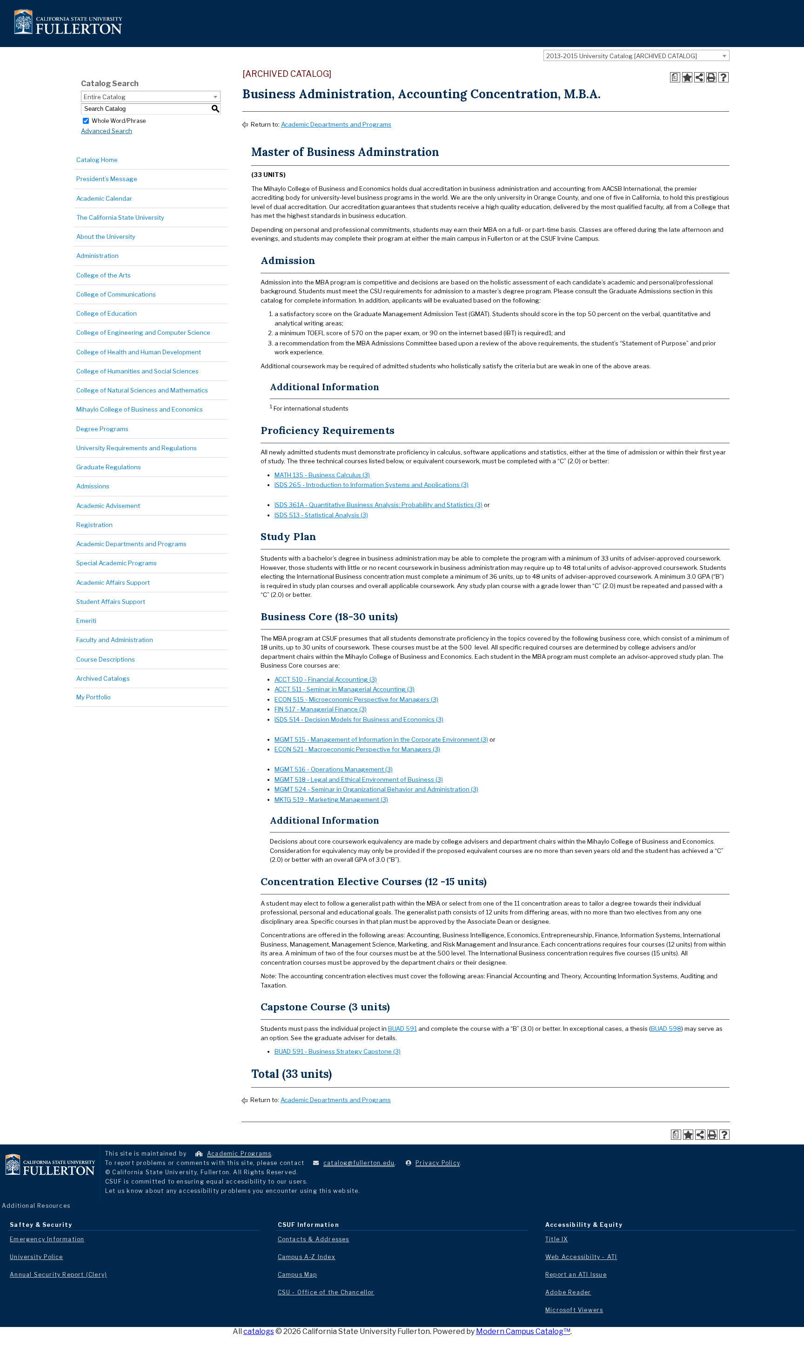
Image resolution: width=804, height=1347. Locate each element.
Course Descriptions (105, 659)
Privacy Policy (437, 1162)
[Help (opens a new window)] (723, 77)
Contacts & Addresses (313, 1239)
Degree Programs (102, 429)
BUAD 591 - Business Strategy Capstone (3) (338, 1051)
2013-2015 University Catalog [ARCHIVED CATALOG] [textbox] (621, 56)
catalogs (258, 1331)
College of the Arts (103, 275)
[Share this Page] (699, 77)
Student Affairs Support (110, 601)
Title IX (556, 1239)
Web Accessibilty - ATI (581, 1256)
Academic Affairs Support (113, 582)
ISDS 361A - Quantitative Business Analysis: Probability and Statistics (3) (378, 504)
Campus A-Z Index (306, 1256)
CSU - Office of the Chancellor (326, 1292)
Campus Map (297, 1274)
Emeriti (86, 620)
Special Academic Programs (116, 563)
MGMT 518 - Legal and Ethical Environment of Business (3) (359, 779)
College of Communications (116, 294)
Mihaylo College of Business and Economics (139, 409)
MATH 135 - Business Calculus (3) (322, 475)
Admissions (92, 486)
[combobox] (636, 55)
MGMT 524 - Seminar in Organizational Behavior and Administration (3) (376, 789)
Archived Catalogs (103, 678)
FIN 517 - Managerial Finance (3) (321, 709)
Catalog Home (97, 159)
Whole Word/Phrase (119, 120)
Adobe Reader (568, 1292)
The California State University (120, 217)
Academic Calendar (104, 198)
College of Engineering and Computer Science (143, 332)
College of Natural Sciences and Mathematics (142, 390)
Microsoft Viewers (574, 1309)
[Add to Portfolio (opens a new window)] (687, 77)
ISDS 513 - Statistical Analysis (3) (321, 515)
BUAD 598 (666, 1028)
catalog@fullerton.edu (359, 1162)
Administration (97, 255)
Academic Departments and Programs (131, 544)
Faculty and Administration (114, 639)
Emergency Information (47, 1239)
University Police (36, 1256)
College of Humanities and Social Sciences (137, 371)
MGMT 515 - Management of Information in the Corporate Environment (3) (381, 739)
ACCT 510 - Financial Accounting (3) (326, 679)
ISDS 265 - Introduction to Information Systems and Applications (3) (372, 484)
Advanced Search (106, 131)
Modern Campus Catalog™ (523, 1331)
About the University (105, 236)
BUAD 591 (402, 1028)
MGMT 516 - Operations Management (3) (334, 769)
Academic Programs (239, 1153)
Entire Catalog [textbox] (105, 97)
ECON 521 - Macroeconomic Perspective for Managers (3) (357, 749)
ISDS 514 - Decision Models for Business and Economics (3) (359, 719)
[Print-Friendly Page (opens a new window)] (711, 77)
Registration (94, 524)
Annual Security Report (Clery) (58, 1274)
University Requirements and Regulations (136, 448)
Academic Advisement (108, 505)
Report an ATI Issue (576, 1274)
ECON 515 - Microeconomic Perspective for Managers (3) (356, 699)
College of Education (106, 313)
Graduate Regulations (108, 467)
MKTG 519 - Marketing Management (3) (331, 799)
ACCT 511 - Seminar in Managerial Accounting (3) (345, 689)
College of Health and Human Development (138, 352)
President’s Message (106, 179)
